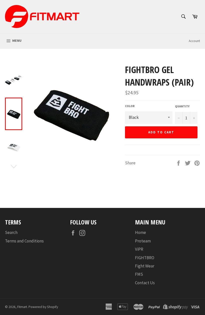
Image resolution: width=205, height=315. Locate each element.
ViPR (139, 249)
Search (11, 232)
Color (129, 106)
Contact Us (145, 282)
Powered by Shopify (43, 307)
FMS (139, 274)
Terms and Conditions (24, 241)
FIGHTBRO (144, 257)
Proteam (143, 241)
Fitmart (22, 307)
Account (194, 41)
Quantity (182, 106)
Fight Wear (144, 266)
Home (140, 232)
